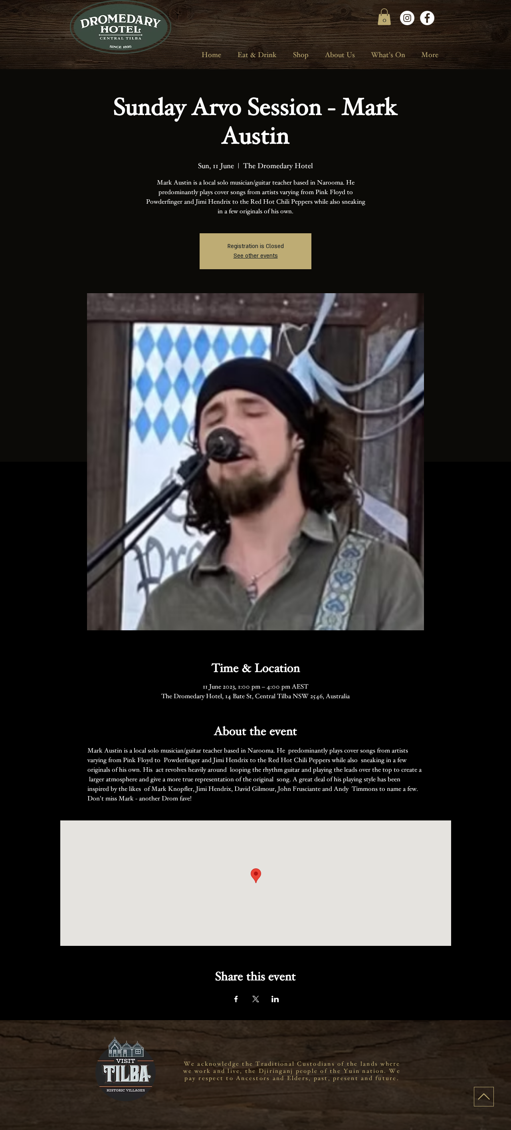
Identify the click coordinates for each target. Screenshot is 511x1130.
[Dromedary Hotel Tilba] (407, 18)
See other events (256, 256)
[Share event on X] (255, 999)
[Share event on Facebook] (236, 999)
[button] (384, 16)
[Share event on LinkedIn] (275, 999)
